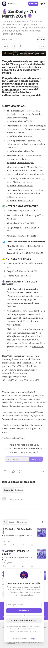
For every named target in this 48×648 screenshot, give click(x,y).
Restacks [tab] (19, 490)
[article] (24, 537)
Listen (42, 39)
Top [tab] (5, 522)
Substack (11, 642)
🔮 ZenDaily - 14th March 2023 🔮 (15, 552)
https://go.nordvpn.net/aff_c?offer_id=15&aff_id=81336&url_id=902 (20, 378)
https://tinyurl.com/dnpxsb (19, 136)
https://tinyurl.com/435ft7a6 (20, 121)
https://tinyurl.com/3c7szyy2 (20, 185)
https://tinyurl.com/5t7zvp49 (20, 162)
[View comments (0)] (13, 46)
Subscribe (33, 3)
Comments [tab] (8, 490)
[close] (41, 572)
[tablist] (13, 490)
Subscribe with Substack (26, 620)
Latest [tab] (11, 522)
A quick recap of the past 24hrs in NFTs (17, 536)
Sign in (42, 3)
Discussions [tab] (21, 522)
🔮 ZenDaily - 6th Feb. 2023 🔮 (17, 531)
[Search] (43, 522)
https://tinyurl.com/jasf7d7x (20, 200)
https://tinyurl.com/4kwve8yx (20, 151)
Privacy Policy (32, 631)
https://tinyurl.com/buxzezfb (30, 174)
